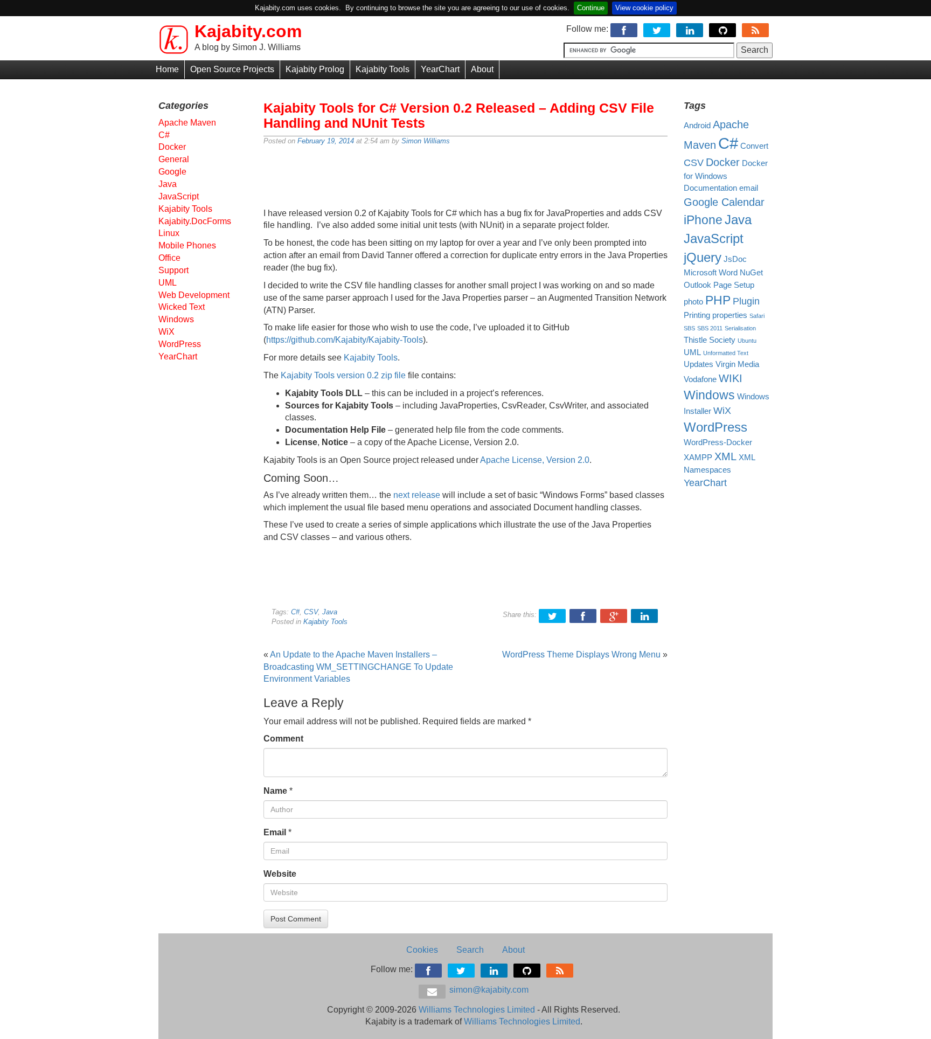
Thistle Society (709, 340)
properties (729, 315)
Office (169, 257)
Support (173, 270)
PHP (718, 300)
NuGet (751, 272)
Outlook (697, 285)
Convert (754, 146)
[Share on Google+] (614, 615)
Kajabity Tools (382, 69)
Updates (698, 364)
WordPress (179, 344)
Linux (168, 233)
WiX (166, 331)
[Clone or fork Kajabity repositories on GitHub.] (723, 28)
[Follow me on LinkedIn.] (690, 28)
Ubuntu (747, 340)
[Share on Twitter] (553, 615)
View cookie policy (644, 8)
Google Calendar (724, 202)
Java (329, 612)
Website (279, 873)
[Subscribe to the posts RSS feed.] (756, 28)
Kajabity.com (248, 31)
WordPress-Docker (718, 442)
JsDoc (735, 259)
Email (274, 832)
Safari (757, 316)
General (173, 159)
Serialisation (740, 328)
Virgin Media (737, 364)
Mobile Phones (187, 245)
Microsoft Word (711, 272)
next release (416, 495)
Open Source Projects (232, 69)
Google (172, 171)
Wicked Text (181, 306)
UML (167, 282)
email (748, 188)
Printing (697, 315)
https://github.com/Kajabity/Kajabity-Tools (344, 339)
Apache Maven (187, 122)
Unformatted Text (725, 353)
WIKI (730, 378)
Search (470, 949)
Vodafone (700, 379)
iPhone (703, 220)
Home (167, 69)
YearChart (440, 69)
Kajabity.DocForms (194, 221)
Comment (283, 738)
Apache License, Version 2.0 (534, 460)
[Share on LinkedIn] (645, 615)
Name (275, 790)
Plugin (746, 301)
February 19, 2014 (325, 141)
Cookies (422, 949)
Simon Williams (425, 141)
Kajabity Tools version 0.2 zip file (343, 375)
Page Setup (733, 285)
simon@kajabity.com (488, 989)
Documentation (710, 188)
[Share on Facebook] (583, 615)
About (482, 69)
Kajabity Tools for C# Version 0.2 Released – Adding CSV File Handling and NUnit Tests (458, 115)
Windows (176, 319)
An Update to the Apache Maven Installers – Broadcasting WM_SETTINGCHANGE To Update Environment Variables (358, 667)
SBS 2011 (709, 328)
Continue (591, 8)
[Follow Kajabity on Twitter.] (657, 28)
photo (693, 301)
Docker (172, 146)
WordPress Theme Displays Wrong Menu (581, 654)
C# (295, 612)
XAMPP (698, 457)
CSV (311, 612)
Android (697, 125)
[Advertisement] (465, 178)
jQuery (702, 257)
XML (725, 456)
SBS (689, 328)
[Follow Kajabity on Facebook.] (624, 28)
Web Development (194, 295)
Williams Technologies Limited (477, 1009)
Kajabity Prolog (315, 69)
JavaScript (178, 196)
